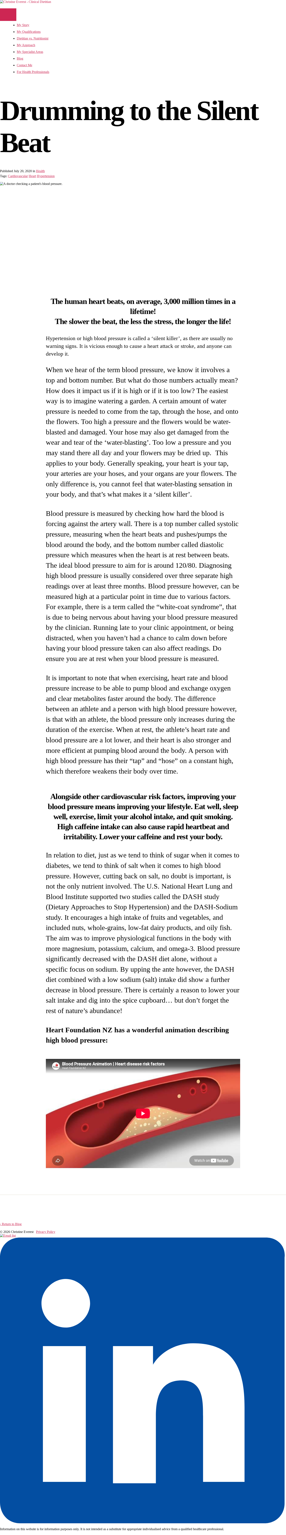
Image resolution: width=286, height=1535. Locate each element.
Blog (20, 58)
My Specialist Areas (30, 52)
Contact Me (24, 65)
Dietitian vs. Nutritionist (32, 38)
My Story (23, 25)
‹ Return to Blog (11, 1224)
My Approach (26, 45)
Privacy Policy (45, 1232)
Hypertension (46, 176)
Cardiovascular (18, 176)
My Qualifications (29, 31)
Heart (32, 176)
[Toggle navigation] (8, 14)
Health (40, 171)
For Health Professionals (33, 72)
